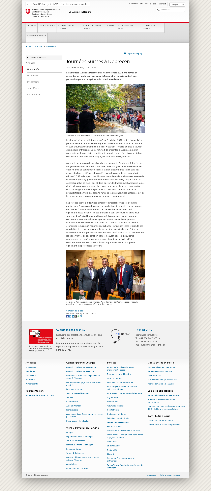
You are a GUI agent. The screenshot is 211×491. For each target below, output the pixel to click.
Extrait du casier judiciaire (118, 418)
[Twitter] (70, 316)
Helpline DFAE (143, 329)
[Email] (81, 316)
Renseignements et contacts (160, 371)
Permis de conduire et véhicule (120, 382)
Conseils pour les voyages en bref (80, 371)
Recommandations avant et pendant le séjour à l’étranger (83, 376)
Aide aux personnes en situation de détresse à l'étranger (122, 387)
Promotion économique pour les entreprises (121, 459)
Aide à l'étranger (73, 406)
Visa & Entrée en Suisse (125, 26)
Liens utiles (112, 442)
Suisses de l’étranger (75, 453)
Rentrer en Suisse (73, 449)
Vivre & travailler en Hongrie (92, 26)
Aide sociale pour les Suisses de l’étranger (125, 393)
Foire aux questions (74, 389)
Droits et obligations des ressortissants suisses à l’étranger (82, 458)
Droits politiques (114, 378)
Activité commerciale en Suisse (161, 384)
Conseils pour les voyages (66, 26)
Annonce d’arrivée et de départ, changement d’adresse (120, 368)
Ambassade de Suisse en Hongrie (40, 395)
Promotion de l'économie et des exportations (161, 400)
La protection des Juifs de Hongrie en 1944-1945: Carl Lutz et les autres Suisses (166, 407)
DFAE (55, 4)
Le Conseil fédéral (37, 4)
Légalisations (112, 397)
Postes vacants (32, 384)
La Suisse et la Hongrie (148, 26)
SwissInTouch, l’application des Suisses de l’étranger (125, 466)
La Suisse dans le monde (76, 4)
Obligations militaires (116, 414)
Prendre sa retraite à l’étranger (79, 445)
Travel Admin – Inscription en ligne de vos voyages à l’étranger (125, 436)
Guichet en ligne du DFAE (70, 329)
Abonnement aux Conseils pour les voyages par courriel (84, 415)
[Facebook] (67, 316)
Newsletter (30, 371)
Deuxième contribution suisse (160, 420)
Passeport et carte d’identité (119, 374)
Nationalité (112, 450)
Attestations (112, 402)
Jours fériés (30, 380)
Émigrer (69, 432)
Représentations (47, 25)
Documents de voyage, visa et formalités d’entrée (83, 383)
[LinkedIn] (73, 316)
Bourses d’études (114, 426)
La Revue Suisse (113, 446)
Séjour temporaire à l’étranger (79, 437)
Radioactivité (72, 402)
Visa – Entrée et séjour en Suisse (161, 367)
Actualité (31, 25)
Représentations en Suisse (77, 468)
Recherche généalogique (117, 422)
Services (110, 25)
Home (28, 46)
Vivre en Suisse (154, 375)
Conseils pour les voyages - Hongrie (81, 367)
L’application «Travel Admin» (78, 421)
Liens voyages (72, 410)
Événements (31, 375)
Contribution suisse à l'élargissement (164, 425)
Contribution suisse (36, 35)
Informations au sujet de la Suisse (162, 380)
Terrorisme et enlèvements (77, 393)
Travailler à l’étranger (75, 441)
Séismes (69, 397)
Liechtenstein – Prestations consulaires (123, 431)
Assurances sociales (115, 406)
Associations (71, 464)
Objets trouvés (113, 410)
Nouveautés (31, 367)
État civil (110, 454)
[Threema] (75, 316)
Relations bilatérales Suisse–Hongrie (163, 395)
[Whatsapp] (78, 316)
